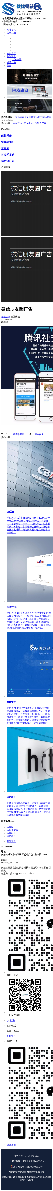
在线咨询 (5, 316)
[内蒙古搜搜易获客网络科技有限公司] (22, 16)
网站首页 (17, 123)
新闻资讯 (11, 841)
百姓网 (18, 117)
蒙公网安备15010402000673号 (28, 1167)
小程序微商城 (17, 434)
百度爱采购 (27, 117)
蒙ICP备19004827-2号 (33, 1161)
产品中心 (28, 123)
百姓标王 (37, 117)
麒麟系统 (6, 135)
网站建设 (46, 117)
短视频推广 (8, 141)
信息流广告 (40, 123)
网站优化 (39, 434)
